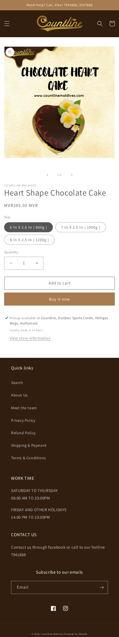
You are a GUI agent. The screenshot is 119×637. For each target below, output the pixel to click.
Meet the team (24, 407)
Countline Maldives (52, 633)
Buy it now (59, 299)
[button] (7, 24)
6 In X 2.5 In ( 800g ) (28, 227)
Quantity (11, 252)
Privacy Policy (23, 420)
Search (17, 382)
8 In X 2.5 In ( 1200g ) (29, 239)
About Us (19, 395)
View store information (30, 338)
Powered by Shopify (75, 633)
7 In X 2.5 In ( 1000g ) (80, 227)
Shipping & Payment (29, 445)
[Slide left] (47, 175)
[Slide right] (72, 175)
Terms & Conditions (28, 457)
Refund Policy (23, 432)
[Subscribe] (101, 587)
